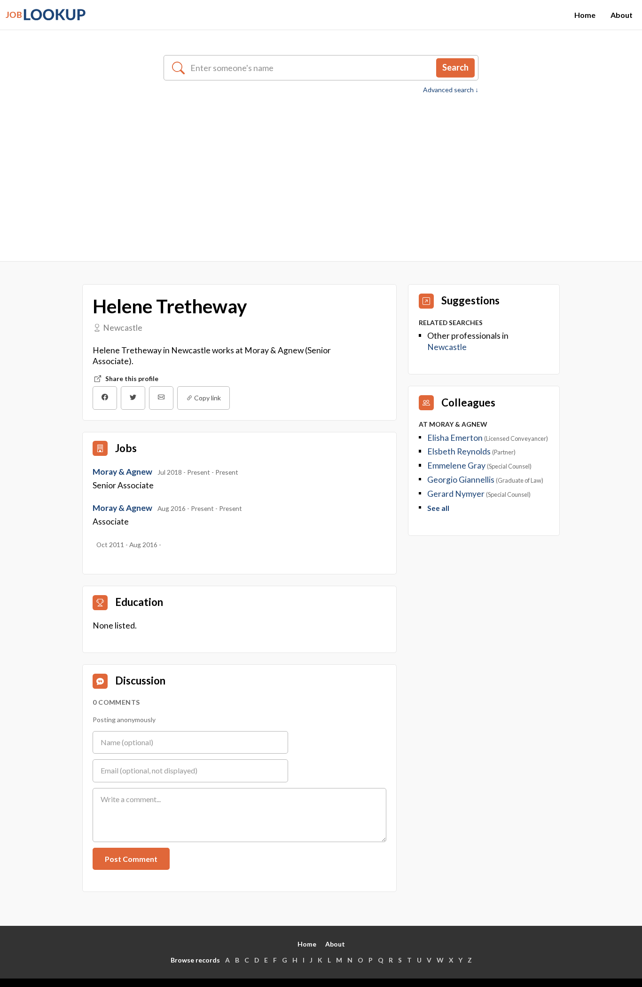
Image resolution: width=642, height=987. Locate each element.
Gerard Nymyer (456, 494)
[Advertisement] (321, 165)
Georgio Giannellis (460, 480)
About (622, 14)
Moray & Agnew (123, 472)
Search (455, 67)
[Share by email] (161, 398)
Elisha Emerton (455, 438)
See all (438, 508)
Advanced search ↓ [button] (450, 90)
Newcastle (447, 347)
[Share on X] (133, 398)
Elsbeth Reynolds (459, 451)
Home (584, 14)
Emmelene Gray (456, 465)
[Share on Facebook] (105, 398)
